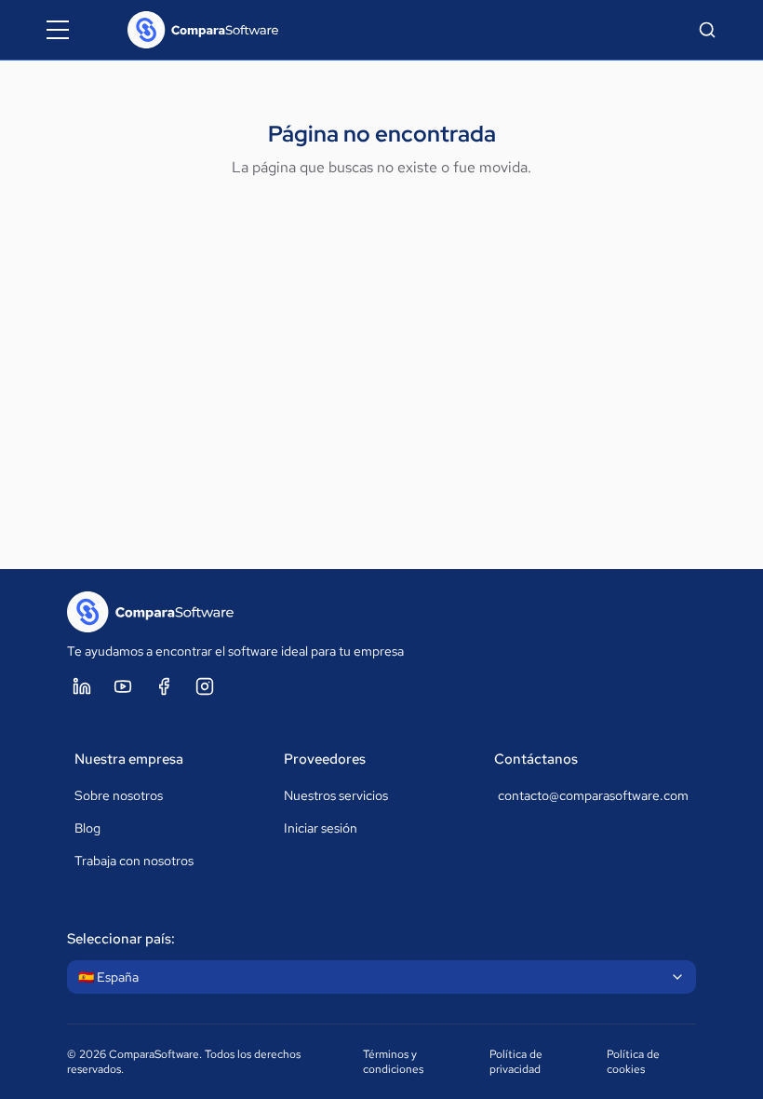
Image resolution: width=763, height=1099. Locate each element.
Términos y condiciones (393, 1062)
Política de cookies (633, 1062)
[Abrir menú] (57, 30)
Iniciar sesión (320, 828)
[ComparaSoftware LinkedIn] (82, 686)
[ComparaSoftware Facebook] (164, 686)
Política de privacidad (515, 1062)
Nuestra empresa (128, 759)
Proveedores (325, 759)
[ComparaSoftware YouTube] (123, 686)
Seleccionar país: (121, 938)
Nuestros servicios (336, 795)
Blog (87, 828)
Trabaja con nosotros (134, 860)
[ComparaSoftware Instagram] (205, 686)
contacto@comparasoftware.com (593, 795)
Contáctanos (536, 759)
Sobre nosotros (118, 795)
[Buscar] (707, 30)
